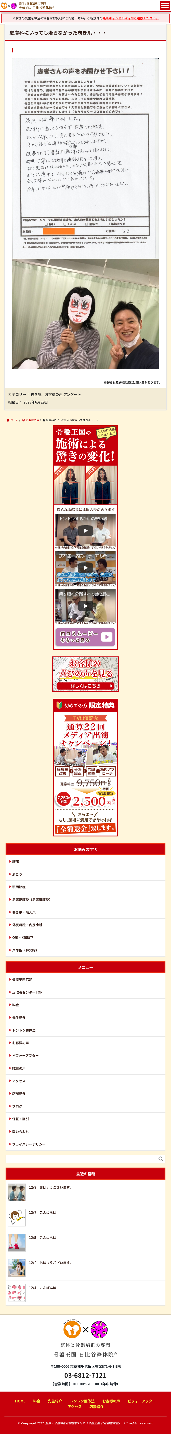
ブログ (17, 1106)
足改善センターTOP (27, 992)
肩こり (17, 874)
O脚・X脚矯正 (23, 937)
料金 (15, 1004)
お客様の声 (20, 1042)
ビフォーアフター (25, 1055)
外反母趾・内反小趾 (27, 924)
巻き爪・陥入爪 (24, 912)
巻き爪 (36, 394)
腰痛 (15, 861)
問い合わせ (20, 1131)
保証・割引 (20, 1118)
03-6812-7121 (85, 1375)
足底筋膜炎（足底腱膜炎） (32, 899)
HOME (20, 1401)
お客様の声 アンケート (63, 394)
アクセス (18, 1080)
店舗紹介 (19, 1093)
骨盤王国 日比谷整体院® (85, 1350)
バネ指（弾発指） (25, 950)
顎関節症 (19, 886)
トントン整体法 (24, 1030)
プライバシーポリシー (29, 1144)
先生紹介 (19, 1017)
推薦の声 (19, 1068)
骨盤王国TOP (22, 979)
